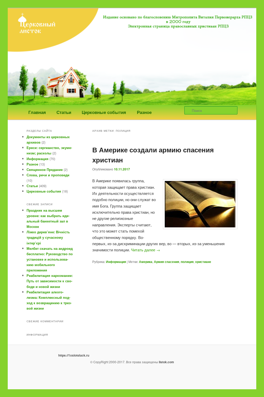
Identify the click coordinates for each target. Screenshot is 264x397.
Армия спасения (166, 261)
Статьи (63, 112)
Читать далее (145, 249)
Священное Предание (45, 169)
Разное (144, 112)
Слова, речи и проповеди (48, 174)
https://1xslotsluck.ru (73, 355)
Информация (116, 261)
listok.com (166, 362)
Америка (145, 261)
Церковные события (104, 112)
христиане (203, 261)
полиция (187, 261)
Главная (37, 112)
